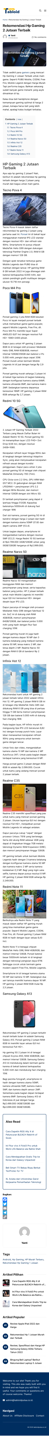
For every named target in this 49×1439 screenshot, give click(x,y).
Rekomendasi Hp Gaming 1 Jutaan (20, 1262)
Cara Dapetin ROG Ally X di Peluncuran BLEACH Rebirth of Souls (21, 1134)
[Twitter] (24, 1204)
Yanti (13, 35)
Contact (40, 1415)
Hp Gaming (18, 1259)
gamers (26, 72)
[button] (40, 10)
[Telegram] (24, 1212)
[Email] (24, 1208)
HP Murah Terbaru (34, 1259)
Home (5, 20)
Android (7, 1259)
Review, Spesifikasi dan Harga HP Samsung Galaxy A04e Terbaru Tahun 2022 (27, 1349)
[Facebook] (24, 1200)
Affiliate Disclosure (24, 1415)
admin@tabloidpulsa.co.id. (19, 1400)
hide (19, 119)
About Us (7, 1415)
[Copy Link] (24, 1217)
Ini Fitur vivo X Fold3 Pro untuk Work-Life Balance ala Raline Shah (28, 1295)
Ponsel (24, 234)
